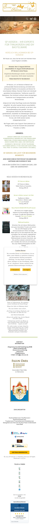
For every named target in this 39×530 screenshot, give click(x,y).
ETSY (19, 496)
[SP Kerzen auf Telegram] (19, 469)
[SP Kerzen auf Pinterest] (19, 482)
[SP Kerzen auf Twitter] (19, 477)
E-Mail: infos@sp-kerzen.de (19, 355)
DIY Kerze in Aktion (23, 181)
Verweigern (26, 269)
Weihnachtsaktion (23, 222)
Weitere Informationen (20, 274)
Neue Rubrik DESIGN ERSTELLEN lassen (24, 208)
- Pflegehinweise (19, 353)
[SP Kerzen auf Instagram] (19, 473)
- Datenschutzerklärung (19, 350)
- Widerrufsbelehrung (19, 348)
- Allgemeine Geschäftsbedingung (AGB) (19, 347)
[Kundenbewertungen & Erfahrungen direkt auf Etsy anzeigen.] (19, 511)
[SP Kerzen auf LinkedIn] (19, 489)
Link (19, 202)
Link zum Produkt (26, 216)
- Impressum (19, 351)
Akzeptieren (15, 269)
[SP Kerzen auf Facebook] (19, 486)
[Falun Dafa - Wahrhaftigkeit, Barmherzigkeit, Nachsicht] (19, 366)
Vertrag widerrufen (19, 452)
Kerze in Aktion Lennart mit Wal (24, 195)
